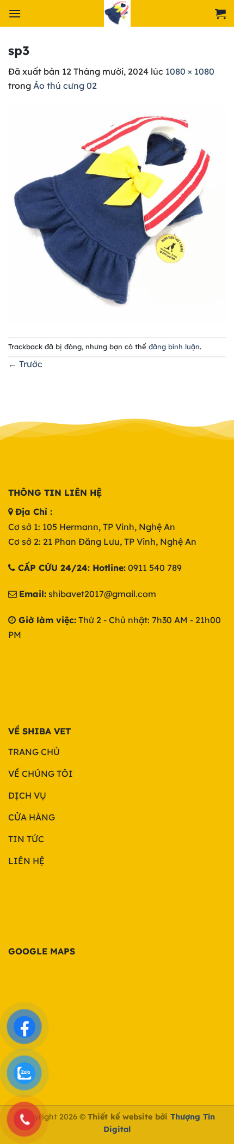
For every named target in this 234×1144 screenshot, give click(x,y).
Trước (25, 363)
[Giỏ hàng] (220, 14)
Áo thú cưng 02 (65, 85)
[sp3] (117, 214)
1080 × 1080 (189, 71)
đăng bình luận (174, 346)
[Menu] (14, 13)
